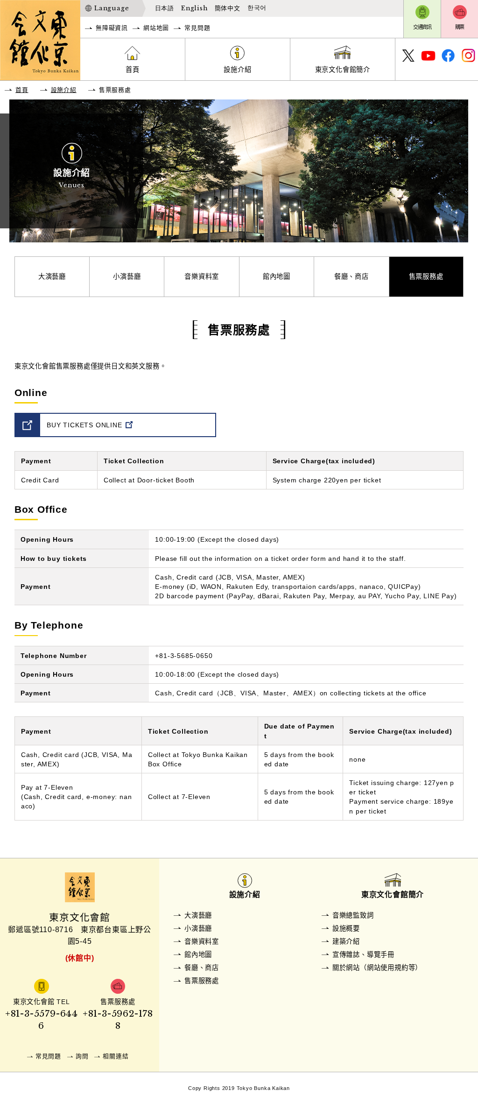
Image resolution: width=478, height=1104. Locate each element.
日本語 (164, 8)
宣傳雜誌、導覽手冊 (363, 954)
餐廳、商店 (351, 276)
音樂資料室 (201, 276)
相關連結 (115, 1056)
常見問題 (197, 27)
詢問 (82, 1056)
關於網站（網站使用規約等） (377, 967)
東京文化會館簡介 (342, 69)
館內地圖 (276, 276)
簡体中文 (227, 8)
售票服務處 (426, 276)
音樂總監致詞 (353, 915)
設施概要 (346, 928)
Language (111, 8)
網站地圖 (156, 27)
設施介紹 (237, 69)
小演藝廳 (127, 276)
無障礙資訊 (112, 27)
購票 (459, 27)
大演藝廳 (52, 276)
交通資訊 (422, 27)
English (194, 8)
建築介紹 (346, 941)
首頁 (133, 69)
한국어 (257, 8)
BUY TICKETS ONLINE (84, 425)
